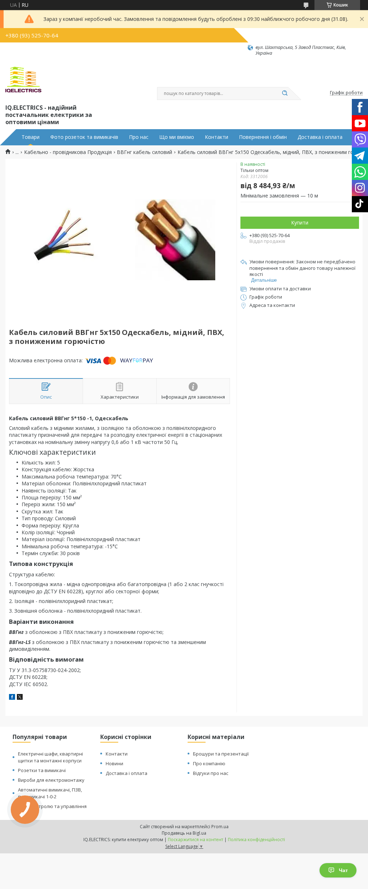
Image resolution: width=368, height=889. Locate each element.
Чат (343, 870)
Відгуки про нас (210, 773)
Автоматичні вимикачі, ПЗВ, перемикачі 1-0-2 (50, 793)
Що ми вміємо (176, 137)
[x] (20, 697)
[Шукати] (284, 93)
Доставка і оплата (320, 137)
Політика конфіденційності (256, 839)
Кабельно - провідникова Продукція (68, 152)
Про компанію (209, 763)
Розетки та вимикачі (42, 770)
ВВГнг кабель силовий (144, 152)
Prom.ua (220, 827)
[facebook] (12, 697)
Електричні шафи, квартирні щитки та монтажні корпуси (50, 757)
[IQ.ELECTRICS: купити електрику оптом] (23, 79)
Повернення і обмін (263, 137)
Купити (299, 222)
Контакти (216, 137)
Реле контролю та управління (52, 806)
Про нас (138, 137)
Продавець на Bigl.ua (184, 833)
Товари (31, 137)
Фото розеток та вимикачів (84, 137)
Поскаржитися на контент (195, 839)
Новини (114, 763)
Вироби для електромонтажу (51, 780)
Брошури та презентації (221, 753)
